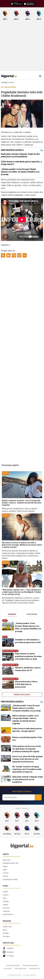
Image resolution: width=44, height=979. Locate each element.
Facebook (10, 948)
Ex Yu (12, 82)
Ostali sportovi (8, 914)
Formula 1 (6, 908)
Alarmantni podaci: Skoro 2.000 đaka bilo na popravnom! (26, 684)
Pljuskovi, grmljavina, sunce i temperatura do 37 (28, 668)
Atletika (5, 905)
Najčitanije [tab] (32, 614)
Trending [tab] (12, 614)
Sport (5, 886)
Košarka (5, 895)
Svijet (5, 869)
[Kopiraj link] (25, 255)
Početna (5, 82)
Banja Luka (6, 860)
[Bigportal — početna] (9, 76)
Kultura (5, 876)
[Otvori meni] (40, 76)
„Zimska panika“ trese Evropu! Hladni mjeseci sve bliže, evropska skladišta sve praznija (28, 627)
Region (5, 866)
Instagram (10, 952)
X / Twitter (10, 956)
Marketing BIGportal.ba (30, 965)
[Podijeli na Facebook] (3, 255)
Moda (5, 930)
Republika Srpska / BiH (11, 863)
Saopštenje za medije (10, 879)
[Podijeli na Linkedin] (8, 255)
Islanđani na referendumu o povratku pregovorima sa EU (28, 640)
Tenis (4, 898)
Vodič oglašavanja (20, 969)
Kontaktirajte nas (34, 969)
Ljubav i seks (7, 926)
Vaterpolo (6, 911)
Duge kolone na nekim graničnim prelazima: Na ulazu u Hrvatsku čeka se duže (28, 656)
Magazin (7, 921)
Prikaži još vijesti (22, 694)
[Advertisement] (22, 47)
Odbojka (6, 901)
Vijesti (6, 854)
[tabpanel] (22, 657)
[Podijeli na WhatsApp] (19, 255)
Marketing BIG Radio (13, 965)
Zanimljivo (6, 936)
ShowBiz (6, 933)
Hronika (5, 873)
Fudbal (5, 892)
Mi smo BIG (8, 969)
